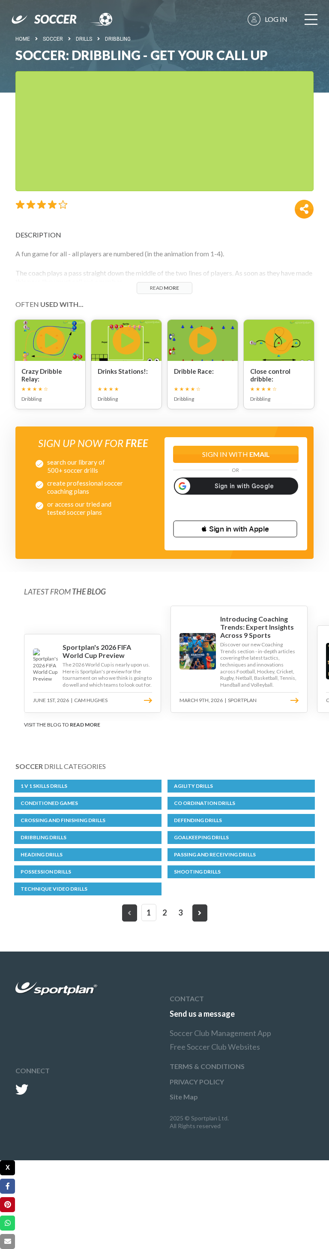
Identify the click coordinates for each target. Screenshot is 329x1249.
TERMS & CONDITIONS (207, 1066)
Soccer (53, 39)
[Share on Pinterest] (7, 1204)
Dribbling (118, 39)
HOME (22, 39)
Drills (84, 39)
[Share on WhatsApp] (7, 1223)
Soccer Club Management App (220, 1033)
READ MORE (85, 724)
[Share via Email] (7, 1241)
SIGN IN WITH (236, 454)
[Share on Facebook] (7, 1186)
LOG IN (276, 19)
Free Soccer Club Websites (215, 1046)
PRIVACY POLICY (197, 1082)
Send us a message (202, 1013)
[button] (235, 528)
